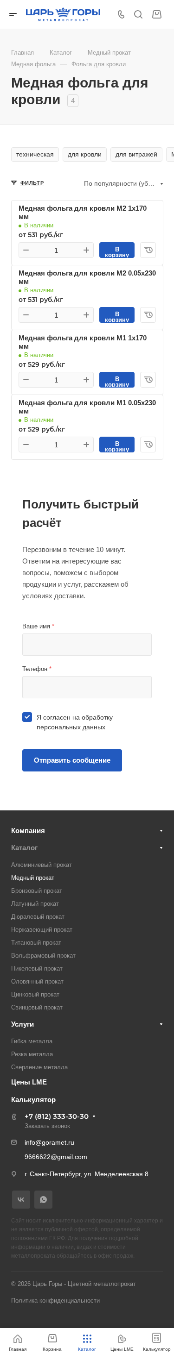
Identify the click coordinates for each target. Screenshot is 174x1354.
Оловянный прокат (37, 981)
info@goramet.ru (49, 1142)
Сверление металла (39, 1067)
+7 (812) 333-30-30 (57, 1116)
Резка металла (32, 1054)
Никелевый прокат (37, 968)
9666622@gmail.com (56, 1156)
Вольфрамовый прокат (43, 955)
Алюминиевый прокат (41, 864)
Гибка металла (31, 1041)
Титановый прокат (36, 942)
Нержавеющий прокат (41, 929)
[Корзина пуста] (156, 15)
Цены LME (29, 1082)
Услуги (22, 1024)
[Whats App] (43, 1200)
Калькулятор (33, 1099)
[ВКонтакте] (21, 1200)
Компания (28, 830)
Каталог (24, 848)
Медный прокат (32, 877)
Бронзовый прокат (36, 890)
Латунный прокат (35, 903)
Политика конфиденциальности (55, 1300)
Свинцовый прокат (37, 1007)
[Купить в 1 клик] (148, 250)
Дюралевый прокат (37, 916)
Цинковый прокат (35, 994)
